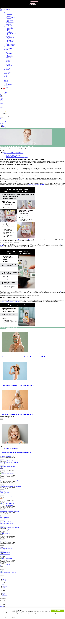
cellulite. (1, 498)
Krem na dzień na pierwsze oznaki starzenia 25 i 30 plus (13, 154)
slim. (1, 455)
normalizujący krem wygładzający (28, 294)
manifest (3, 578)
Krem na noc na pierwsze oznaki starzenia (11, 156)
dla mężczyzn (4, 588)
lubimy (3, 581)
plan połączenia (4, 602)
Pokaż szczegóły (14, 617)
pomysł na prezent (4, 586)
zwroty (3, 594)
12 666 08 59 (2, 96)
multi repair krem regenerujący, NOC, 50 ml (6, 523)
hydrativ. (1, 571)
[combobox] (4, 116)
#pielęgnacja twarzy (3, 327)
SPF (4, 111)
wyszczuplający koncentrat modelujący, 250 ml (7, 456)
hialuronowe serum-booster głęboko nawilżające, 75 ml (8, 572)
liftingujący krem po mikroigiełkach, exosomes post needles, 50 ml (9, 480)
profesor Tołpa (4, 579)
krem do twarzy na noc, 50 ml (4, 517)
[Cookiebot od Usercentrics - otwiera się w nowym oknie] (6, 617)
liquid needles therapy (3, 461)
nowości (3, 584)
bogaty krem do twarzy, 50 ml (4, 492)
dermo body (2, 497)
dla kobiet (3, 587)
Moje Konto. (2, 94)
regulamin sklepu (4, 595)
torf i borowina (4, 580)
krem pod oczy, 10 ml (3, 541)
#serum (7, 327)
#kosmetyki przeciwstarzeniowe (12, 327)
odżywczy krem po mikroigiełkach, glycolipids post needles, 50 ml (9, 511)
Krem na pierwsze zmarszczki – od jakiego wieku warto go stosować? (13, 153)
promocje (3, 585)
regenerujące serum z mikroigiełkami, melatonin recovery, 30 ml (9, 529)
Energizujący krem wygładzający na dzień (23, 239)
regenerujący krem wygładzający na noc (55, 291)
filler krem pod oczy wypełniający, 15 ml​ (6, 565)
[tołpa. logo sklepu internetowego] (5, 9)
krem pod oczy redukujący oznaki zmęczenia (10, 301)
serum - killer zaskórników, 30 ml (5, 535)
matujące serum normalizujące (42, 247)
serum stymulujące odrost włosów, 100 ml (6, 548)
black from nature (2, 491)
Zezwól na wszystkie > (57, 610)
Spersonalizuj (57, 613)
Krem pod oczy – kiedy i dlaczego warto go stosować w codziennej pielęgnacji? (17, 157)
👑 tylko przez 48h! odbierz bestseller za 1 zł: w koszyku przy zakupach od (32, 1)
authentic (1, 553)
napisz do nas (2, 98)
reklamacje (3, 593)
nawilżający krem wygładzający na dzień (36, 184)
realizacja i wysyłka (5, 592)
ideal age (1, 522)
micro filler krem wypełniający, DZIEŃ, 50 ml (6, 474)
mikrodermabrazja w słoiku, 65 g (5, 554)
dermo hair (1, 467)
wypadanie (1, 468)
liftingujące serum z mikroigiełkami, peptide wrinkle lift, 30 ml (9, 462)
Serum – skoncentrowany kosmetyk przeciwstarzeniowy (13, 155)
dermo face (1, 534)
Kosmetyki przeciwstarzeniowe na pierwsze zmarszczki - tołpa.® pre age (12, 152)
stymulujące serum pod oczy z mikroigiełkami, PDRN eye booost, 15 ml (10, 486)
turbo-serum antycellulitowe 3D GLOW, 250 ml (7, 505)
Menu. (1, 10)
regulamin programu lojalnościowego (5, 596)
